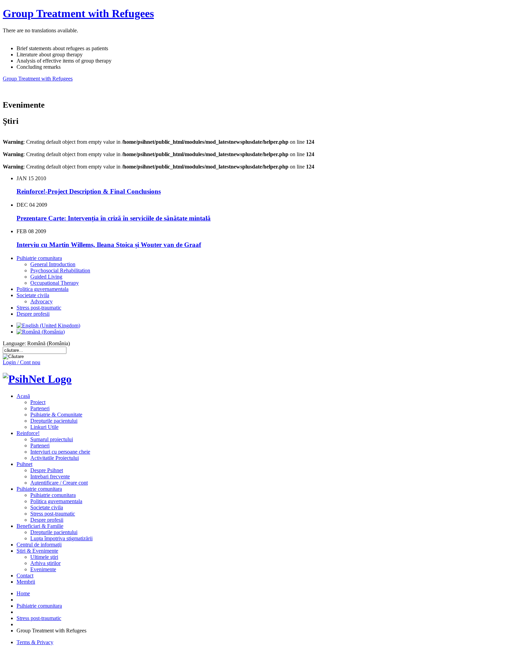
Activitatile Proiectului (54, 458)
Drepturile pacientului (53, 421)
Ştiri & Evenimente (37, 551)
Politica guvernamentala (42, 289)
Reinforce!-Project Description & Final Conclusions (89, 191)
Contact (25, 575)
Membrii (26, 582)
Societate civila (33, 295)
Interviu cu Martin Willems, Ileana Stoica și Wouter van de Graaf (109, 244)
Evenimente (43, 569)
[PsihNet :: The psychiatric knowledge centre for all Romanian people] (37, 379)
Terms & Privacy (35, 642)
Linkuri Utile (44, 427)
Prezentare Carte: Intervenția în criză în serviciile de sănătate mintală (114, 218)
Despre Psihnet (46, 470)
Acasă (23, 396)
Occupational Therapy (54, 283)
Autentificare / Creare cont (59, 483)
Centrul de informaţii (39, 544)
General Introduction (52, 264)
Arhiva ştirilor (45, 563)
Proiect (37, 402)
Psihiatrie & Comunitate (56, 414)
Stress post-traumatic (39, 308)
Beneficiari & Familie (40, 526)
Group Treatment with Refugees (78, 13)
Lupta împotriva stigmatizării (61, 538)
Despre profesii (33, 314)
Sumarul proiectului (51, 439)
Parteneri (40, 408)
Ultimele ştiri (44, 557)
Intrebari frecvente (50, 476)
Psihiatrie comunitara (39, 258)
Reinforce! (28, 433)
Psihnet (24, 464)
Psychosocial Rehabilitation (60, 270)
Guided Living (46, 277)
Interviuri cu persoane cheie (60, 452)
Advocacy (41, 301)
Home (23, 593)
